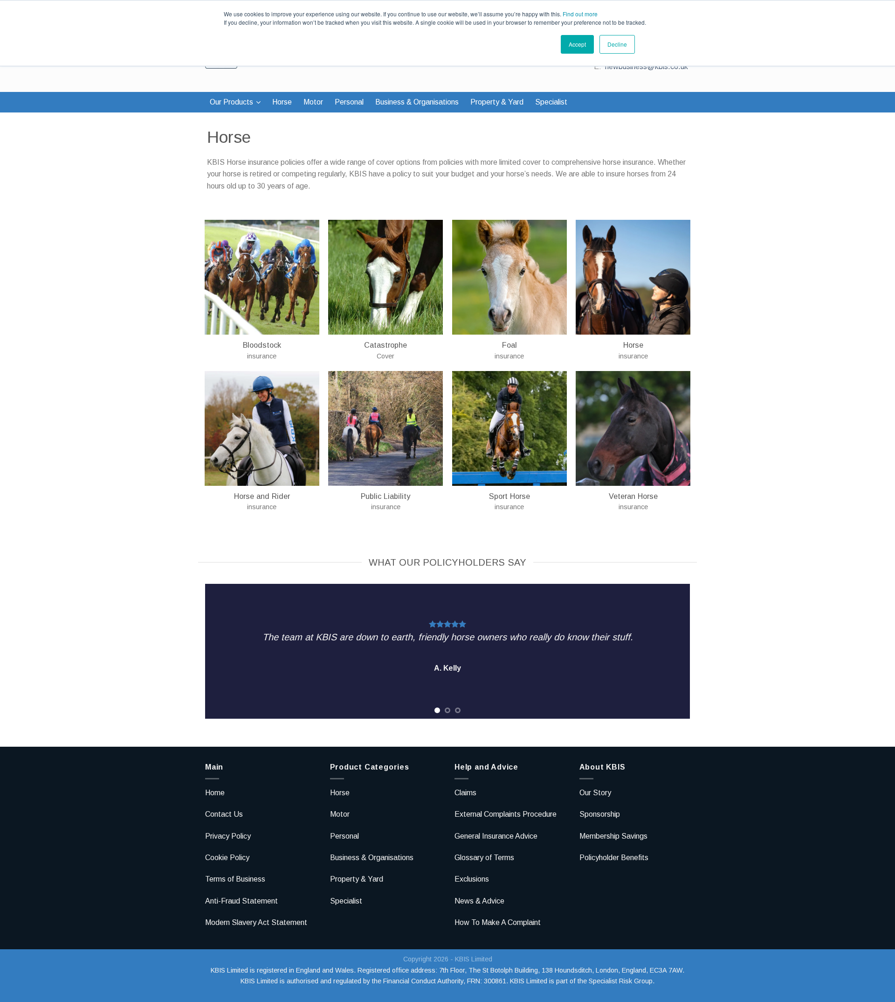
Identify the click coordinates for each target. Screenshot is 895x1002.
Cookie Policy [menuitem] (227, 858)
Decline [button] (617, 44)
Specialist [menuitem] (551, 102)
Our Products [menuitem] (231, 102)
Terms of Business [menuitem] (235, 879)
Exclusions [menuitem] (471, 879)
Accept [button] (577, 44)
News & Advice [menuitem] (479, 901)
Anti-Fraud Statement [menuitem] (241, 901)
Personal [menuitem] (349, 102)
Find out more (580, 14)
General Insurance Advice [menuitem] (495, 836)
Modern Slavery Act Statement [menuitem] (256, 922)
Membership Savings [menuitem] (613, 836)
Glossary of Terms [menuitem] (484, 858)
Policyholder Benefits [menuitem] (613, 858)
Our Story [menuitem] (595, 793)
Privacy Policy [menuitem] (228, 836)
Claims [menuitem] (465, 793)
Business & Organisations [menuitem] (417, 102)
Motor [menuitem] (313, 102)
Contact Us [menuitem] (224, 814)
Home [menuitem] (215, 793)
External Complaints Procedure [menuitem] (505, 814)
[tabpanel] (447, 651)
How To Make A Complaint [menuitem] (497, 922)
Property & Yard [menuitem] (496, 102)
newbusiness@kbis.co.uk (646, 66)
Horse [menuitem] (282, 102)
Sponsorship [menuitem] (599, 814)
